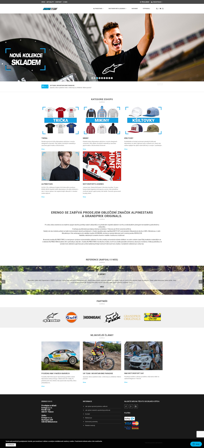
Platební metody (90, 425)
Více (43, 149)
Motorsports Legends (117, 8)
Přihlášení (145, 2)
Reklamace (88, 418)
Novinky (135, 8)
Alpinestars (98, 8)
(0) (163, 8)
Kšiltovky (128, 138)
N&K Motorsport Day (134, 373)
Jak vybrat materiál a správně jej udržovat (97, 410)
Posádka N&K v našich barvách (55, 373)
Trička (44, 138)
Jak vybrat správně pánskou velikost (96, 406)
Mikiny (86, 138)
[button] (158, 84)
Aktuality (50, 2)
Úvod (43, 2)
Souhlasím (10, 445)
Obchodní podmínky (91, 421)
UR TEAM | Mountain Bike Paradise (98, 373)
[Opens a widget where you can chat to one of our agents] (196, 444)
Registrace (157, 2)
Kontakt (58, 2)
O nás (65, 2)
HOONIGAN (98, 233)
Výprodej (146, 8)
